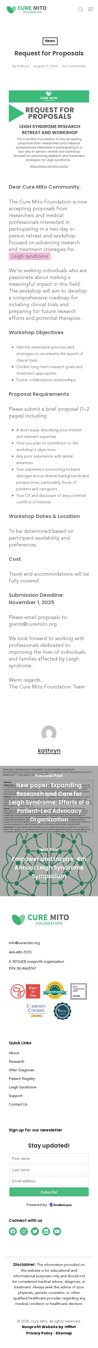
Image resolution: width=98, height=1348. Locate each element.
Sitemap (64, 1333)
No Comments (74, 66)
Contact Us (18, 1104)
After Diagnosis (21, 1070)
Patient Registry (22, 1079)
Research (16, 1061)
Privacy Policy (39, 1333)
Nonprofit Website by (43, 1327)
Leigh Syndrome (22, 1087)
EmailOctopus (63, 1205)
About (14, 1053)
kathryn (23, 66)
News (50, 41)
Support (15, 1096)
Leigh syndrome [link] (29, 256)
